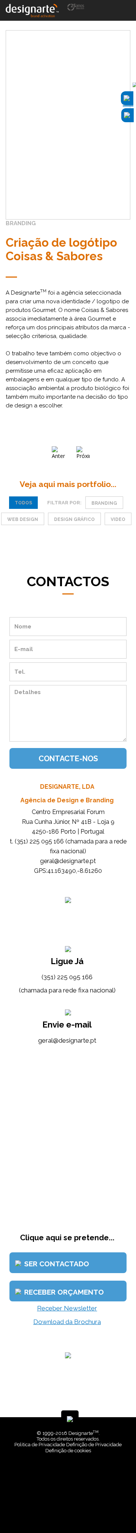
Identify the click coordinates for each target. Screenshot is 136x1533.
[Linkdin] (69, 1510)
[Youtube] (75, 1510)
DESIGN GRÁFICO (74, 519)
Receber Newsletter (67, 1308)
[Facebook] (63, 1510)
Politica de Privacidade (39, 1444)
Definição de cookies (68, 1450)
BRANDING (104, 503)
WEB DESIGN (22, 519)
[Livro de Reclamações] (69, 1472)
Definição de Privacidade (94, 1444)
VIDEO (118, 519)
